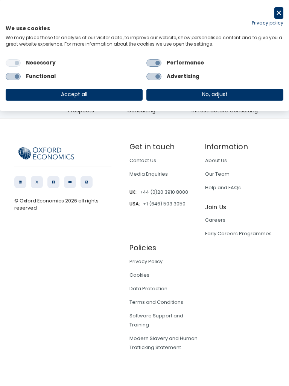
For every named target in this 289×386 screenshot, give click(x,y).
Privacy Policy (146, 261)
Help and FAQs (223, 187)
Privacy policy (267, 23)
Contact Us (142, 160)
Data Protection (148, 288)
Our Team (217, 174)
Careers (215, 220)
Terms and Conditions (156, 302)
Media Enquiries (148, 174)
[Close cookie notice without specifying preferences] (278, 13)
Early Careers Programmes (238, 233)
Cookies (139, 275)
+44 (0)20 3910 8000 (164, 192)
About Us (216, 160)
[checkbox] (13, 63)
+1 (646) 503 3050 (164, 204)
